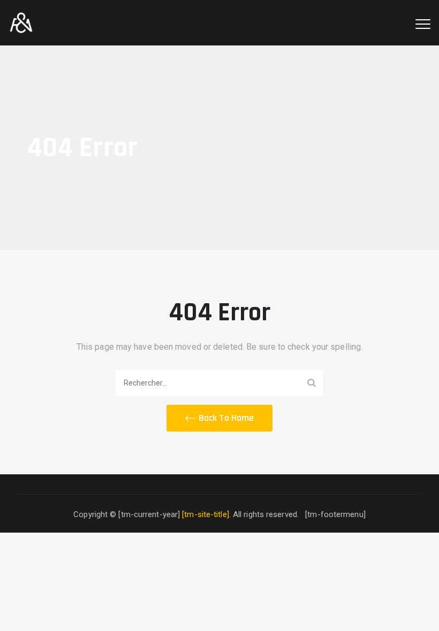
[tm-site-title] (205, 514)
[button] (219, 418)
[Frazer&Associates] (21, 22)
